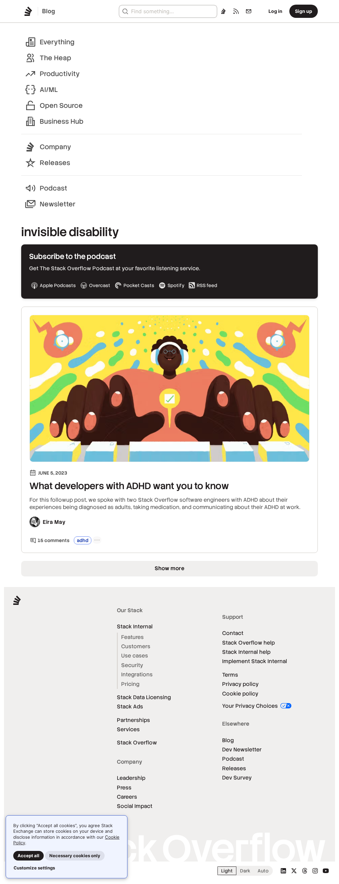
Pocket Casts (138, 285)
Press (124, 787)
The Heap (55, 58)
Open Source (61, 105)
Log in (275, 11)
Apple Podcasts (58, 285)
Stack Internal (135, 626)
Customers (135, 646)
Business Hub (61, 121)
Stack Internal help (246, 652)
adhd (82, 540)
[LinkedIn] (283, 870)
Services (128, 729)
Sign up (303, 11)
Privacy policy (240, 684)
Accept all (28, 855)
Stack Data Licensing (144, 697)
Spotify (176, 285)
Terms (230, 674)
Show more (169, 568)
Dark (245, 871)
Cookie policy (240, 693)
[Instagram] (315, 870)
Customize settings (34, 867)
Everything (57, 42)
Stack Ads (130, 706)
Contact (232, 633)
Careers (127, 796)
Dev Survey (237, 777)
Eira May (54, 522)
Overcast (99, 285)
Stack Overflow (137, 742)
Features (132, 637)
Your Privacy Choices (250, 705)
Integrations (137, 674)
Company (55, 147)
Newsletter (57, 204)
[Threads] (304, 870)
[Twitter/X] (294, 870)
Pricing (130, 684)
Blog (228, 740)
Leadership (131, 778)
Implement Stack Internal (254, 661)
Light (227, 871)
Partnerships (133, 720)
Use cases (134, 655)
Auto (263, 871)
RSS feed (207, 285)
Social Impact (134, 806)
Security (132, 665)
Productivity (60, 73)
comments (54, 540)
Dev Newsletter (242, 749)
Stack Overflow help (248, 642)
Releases (55, 162)
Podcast (53, 188)
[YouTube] (325, 870)
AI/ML (49, 89)
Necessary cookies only (74, 855)
